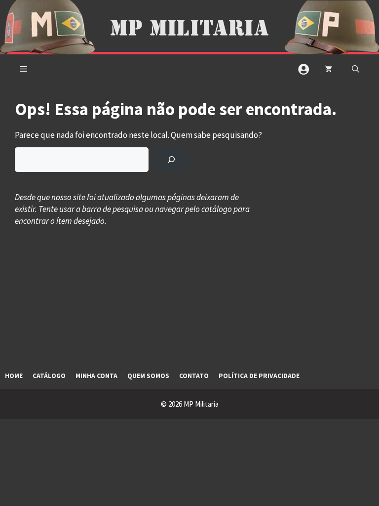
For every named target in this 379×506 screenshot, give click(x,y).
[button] (355, 69)
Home (14, 376)
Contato (194, 376)
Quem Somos (148, 376)
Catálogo (49, 376)
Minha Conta (96, 376)
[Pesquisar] (171, 159)
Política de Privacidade (259, 376)
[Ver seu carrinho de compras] (328, 69)
